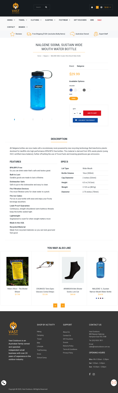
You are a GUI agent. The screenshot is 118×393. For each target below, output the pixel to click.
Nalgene (46, 56)
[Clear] (75, 90)
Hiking (39, 331)
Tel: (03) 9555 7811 (96, 340)
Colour (71, 86)
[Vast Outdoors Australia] (15, 13)
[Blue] (71, 90)
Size (70, 94)
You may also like (59, 248)
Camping (40, 335)
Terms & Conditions (70, 349)
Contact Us (67, 335)
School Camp (42, 358)
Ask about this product (87, 120)
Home (39, 56)
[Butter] (80, 90)
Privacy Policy (68, 353)
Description (59, 138)
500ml (74, 98)
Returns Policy (68, 346)
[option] (37, 87)
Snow (39, 354)
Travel (39, 339)
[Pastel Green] (88, 90)
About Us (66, 332)
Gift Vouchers (68, 339)
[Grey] (84, 90)
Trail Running (41, 350)
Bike (38, 343)
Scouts (65, 342)
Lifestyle (40, 346)
